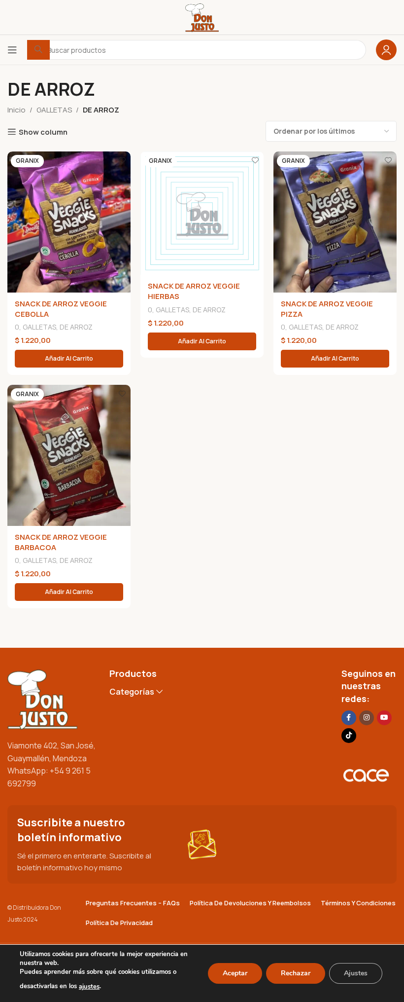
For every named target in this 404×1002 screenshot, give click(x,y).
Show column (43, 131)
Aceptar (235, 973)
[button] (69, 359)
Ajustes (356, 973)
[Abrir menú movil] (12, 50)
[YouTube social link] (384, 717)
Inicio (16, 110)
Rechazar (295, 973)
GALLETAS (54, 110)
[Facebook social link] (348, 717)
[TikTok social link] (348, 735)
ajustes (89, 986)
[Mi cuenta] (386, 50)
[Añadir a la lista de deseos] (122, 160)
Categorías (131, 692)
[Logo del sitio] (202, 16)
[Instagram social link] (366, 717)
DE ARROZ (76, 327)
